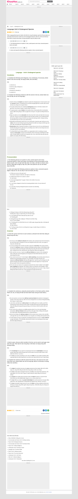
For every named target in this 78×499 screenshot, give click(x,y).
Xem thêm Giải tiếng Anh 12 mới (28, 460)
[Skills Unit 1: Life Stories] (52, 69)
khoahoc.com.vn (8, 26)
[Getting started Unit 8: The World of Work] (52, 95)
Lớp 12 (11, 26)
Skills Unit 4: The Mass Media (59, 79)
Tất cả (10, 4)
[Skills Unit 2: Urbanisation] (52, 89)
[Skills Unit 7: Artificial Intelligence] (52, 74)
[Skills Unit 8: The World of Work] (52, 92)
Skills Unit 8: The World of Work (59, 92)
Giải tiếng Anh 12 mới (18, 26)
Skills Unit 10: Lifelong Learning (58, 83)
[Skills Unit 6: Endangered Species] (52, 77)
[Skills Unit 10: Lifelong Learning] (52, 83)
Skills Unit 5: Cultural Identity (59, 85)
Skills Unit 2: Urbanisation (59, 88)
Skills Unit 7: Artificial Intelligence (58, 74)
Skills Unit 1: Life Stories (58, 68)
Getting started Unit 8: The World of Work (59, 94)
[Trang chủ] (14, 1)
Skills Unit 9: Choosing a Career (58, 72)
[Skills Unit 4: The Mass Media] (52, 80)
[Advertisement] (39, 16)
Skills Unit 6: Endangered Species (59, 77)
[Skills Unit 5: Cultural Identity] (52, 86)
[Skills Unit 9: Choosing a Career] (52, 72)
